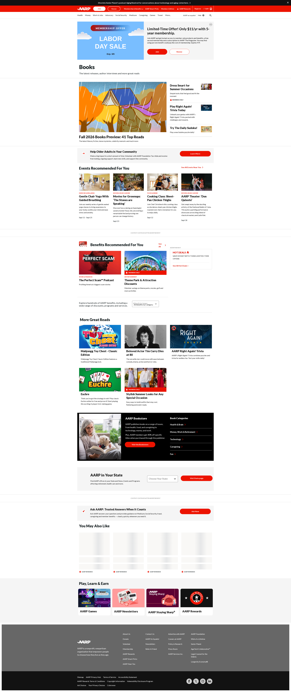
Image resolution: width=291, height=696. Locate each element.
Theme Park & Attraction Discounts (140, 281)
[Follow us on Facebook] (189, 681)
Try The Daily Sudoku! (183, 128)
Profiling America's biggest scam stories (94, 284)
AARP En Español (152, 639)
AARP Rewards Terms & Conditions (91, 681)
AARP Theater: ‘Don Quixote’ (194, 198)
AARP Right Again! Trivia (188, 351)
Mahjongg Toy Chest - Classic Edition (99, 352)
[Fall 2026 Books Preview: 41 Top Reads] (123, 107)
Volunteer (126, 644)
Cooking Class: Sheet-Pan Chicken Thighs (160, 198)
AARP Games (88, 611)
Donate (126, 639)
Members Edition (167, 9)
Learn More (195, 154)
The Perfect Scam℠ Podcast (96, 280)
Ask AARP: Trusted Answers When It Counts (118, 509)
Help (199, 15)
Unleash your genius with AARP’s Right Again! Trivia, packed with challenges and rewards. (182, 117)
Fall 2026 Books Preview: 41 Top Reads (111, 137)
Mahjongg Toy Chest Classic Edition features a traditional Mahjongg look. (99, 360)
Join (157, 52)
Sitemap (80, 677)
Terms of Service (109, 677)
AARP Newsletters (126, 611)
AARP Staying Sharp (161, 612)
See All (160, 245)
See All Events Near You (191, 167)
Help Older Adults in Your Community (113, 151)
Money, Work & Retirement (182, 432)
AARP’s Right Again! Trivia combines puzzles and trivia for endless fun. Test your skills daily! (191, 356)
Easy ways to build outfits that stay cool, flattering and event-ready (141, 403)
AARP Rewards (185, 9)
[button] (210, 15)
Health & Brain (176, 424)
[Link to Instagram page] (203, 681)
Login (207, 9)
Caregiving (175, 446)
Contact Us (150, 634)
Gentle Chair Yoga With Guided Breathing (94, 198)
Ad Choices (81, 685)
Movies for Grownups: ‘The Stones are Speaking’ (127, 200)
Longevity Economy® (199, 662)
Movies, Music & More (121, 193)
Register (198, 9)
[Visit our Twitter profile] (196, 681)
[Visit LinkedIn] (209, 681)
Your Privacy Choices (96, 685)
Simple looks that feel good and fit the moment (184, 94)
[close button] (211, 24)
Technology (175, 439)
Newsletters (150, 644)
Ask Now (195, 511)
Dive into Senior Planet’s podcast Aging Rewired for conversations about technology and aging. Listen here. (143, 3)
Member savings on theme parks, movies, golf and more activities (143, 289)
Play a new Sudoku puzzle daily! (182, 132)
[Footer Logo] (93, 642)
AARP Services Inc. (175, 654)
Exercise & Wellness (86, 193)
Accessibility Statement (127, 677)
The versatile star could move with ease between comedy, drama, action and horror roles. (145, 360)
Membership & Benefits (133, 9)
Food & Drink (152, 193)
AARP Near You (129, 664)
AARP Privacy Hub (93, 677)
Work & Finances (85, 277)
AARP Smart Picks (152, 9)
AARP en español (189, 15)
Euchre (85, 394)
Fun (171, 454)
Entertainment (130, 277)
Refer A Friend (151, 649)
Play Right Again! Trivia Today (181, 108)
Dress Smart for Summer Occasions (181, 87)
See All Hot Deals (180, 266)
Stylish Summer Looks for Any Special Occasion (144, 395)
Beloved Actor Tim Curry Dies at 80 (145, 352)
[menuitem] (80, 16)
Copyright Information (116, 681)
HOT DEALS (179, 252)
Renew (179, 52)
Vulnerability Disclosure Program (140, 681)
